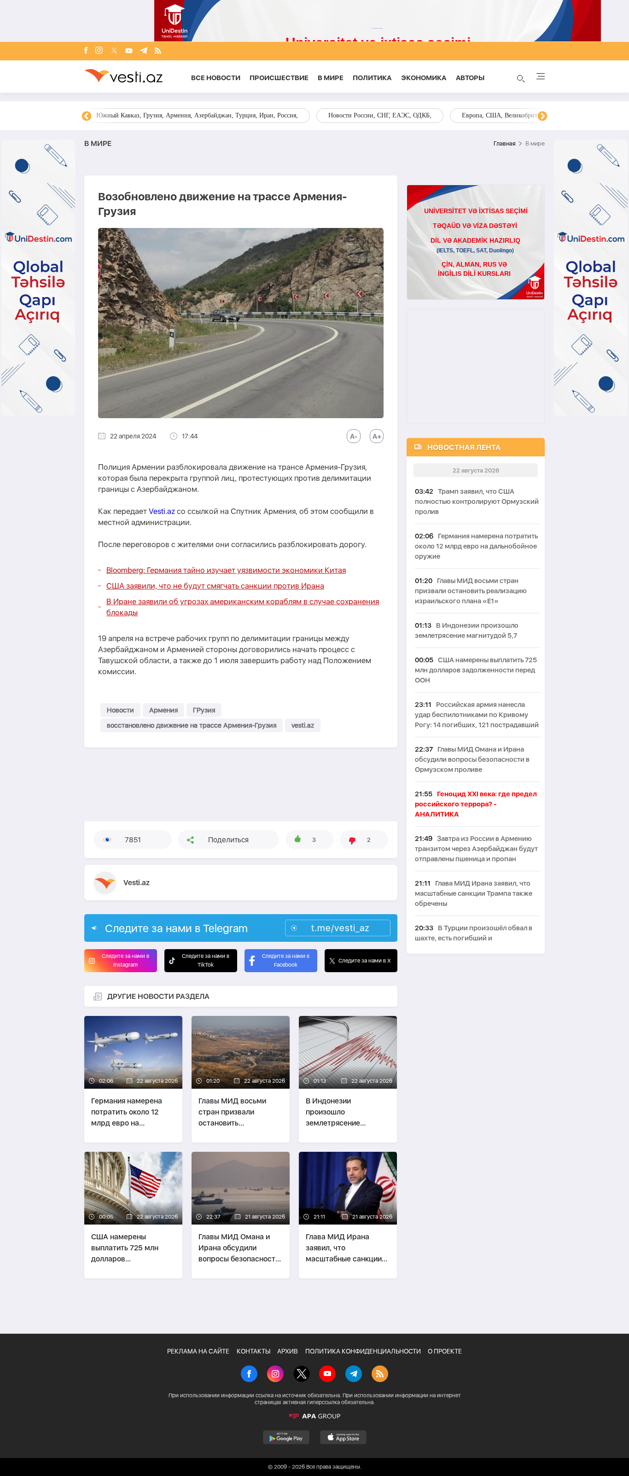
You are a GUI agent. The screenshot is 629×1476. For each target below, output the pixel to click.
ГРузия (204, 710)
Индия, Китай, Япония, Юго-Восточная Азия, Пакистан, (370, 115)
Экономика (424, 78)
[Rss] (158, 51)
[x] (114, 51)
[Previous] (86, 116)
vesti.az (302, 725)
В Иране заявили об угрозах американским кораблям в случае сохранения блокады (242, 607)
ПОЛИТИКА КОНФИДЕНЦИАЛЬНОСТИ (363, 1351)
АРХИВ (287, 1351)
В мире (331, 78)
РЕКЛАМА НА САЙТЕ (198, 1351)
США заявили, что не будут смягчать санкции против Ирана (215, 585)
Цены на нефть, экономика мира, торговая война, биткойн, (178, 115)
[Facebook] (86, 51)
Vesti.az (162, 511)
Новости (120, 710)
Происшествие (279, 78)
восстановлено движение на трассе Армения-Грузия (191, 725)
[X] (301, 1374)
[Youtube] (129, 51)
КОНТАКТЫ (253, 1351)
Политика (372, 78)
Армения (163, 710)
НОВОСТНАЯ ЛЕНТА (464, 447)
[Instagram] (99, 51)
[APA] (314, 1416)
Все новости (215, 78)
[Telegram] (143, 51)
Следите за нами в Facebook (285, 960)
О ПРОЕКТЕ (445, 1351)
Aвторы (470, 78)
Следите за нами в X (364, 960)
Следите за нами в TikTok (205, 960)
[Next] (542, 116)
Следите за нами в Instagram (125, 960)
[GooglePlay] (286, 1437)
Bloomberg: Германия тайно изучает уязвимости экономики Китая (226, 570)
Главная (504, 143)
